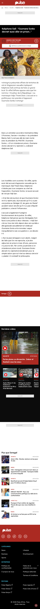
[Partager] (36, 41)
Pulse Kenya (5, 592)
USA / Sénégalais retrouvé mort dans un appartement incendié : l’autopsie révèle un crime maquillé (24, 471)
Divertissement (28, 554)
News (6, 7)
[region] (20, 380)
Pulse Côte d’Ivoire (29, 589)
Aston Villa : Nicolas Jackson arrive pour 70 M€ (24, 460)
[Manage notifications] (36, 605)
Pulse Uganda (28, 585)
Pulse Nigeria (6, 585)
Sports (13, 456)
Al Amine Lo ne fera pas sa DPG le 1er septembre (23, 515)
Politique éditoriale (29, 572)
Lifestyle (14, 500)
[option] (10, 380)
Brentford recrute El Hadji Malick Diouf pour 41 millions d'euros (24, 482)
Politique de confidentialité (6, 567)
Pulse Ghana (5, 589)
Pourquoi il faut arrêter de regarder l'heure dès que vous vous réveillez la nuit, (23, 505)
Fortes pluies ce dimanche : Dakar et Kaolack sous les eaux (18, 360)
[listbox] (21, 380)
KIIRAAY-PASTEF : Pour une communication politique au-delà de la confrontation (24, 493)
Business (4, 554)
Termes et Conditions (30, 575)
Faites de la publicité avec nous (30, 567)
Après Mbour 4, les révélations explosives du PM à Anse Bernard (9, 385)
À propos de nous (7, 572)
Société (12, 7)
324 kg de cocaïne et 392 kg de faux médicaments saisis (25, 384)
